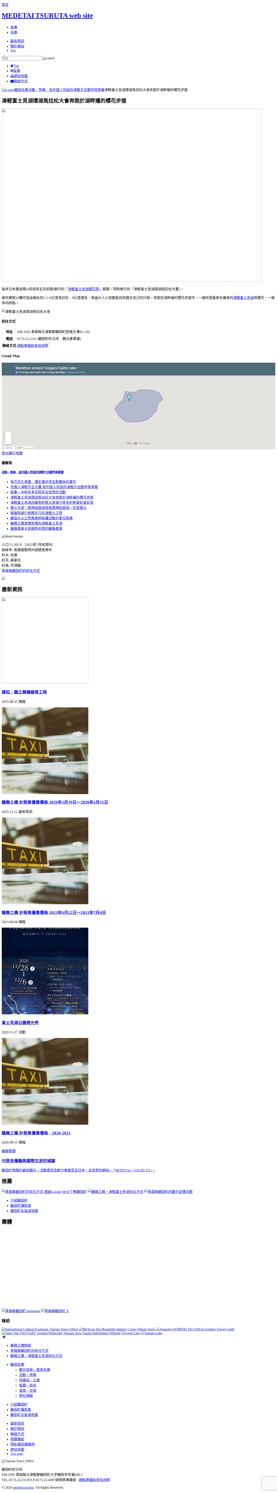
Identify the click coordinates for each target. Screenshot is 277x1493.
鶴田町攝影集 (20, 1205)
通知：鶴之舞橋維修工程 (24, 692)
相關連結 (17, 1439)
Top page (16, 1453)
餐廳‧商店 (27, 1385)
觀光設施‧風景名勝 (34, 1370)
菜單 (16, 71)
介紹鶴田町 (19, 1200)
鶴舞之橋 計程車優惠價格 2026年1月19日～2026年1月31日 (55, 802)
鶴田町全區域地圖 (24, 1211)
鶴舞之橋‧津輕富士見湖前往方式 (36, 1356)
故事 (13, 27)
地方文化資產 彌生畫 (43, 482)
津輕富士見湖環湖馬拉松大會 (51, 497)
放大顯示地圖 (12, 453)
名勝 (13, 32)
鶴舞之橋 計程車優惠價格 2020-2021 (36, 1133)
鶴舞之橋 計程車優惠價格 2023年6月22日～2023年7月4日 (54, 912)
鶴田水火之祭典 (41, 518)
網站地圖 (21, 76)
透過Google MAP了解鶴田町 (65, 1192)
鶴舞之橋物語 (20, 1345)
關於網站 (17, 46)
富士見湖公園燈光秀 (20, 1022)
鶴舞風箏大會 (36, 528)
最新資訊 (17, 41)
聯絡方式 (21, 81)
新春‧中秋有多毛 (38, 492)
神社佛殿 (26, 1396)
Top (13, 50)
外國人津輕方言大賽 (54, 487)
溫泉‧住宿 (27, 1390)
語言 (5, 5)
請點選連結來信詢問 (32, 346)
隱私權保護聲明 (22, 1444)
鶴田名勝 (17, 1364)
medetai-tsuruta (23, 1487)
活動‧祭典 (33, 472)
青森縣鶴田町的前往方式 (21, 571)
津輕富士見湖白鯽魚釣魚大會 (51, 502)
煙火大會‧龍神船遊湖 (48, 508)
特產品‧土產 (29, 1380)
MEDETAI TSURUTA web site (47, 15)
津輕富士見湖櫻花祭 (83, 289)
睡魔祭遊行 (36, 513)
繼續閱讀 (9, 1151)
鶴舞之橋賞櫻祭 (36, 523)
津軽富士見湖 (243, 298)
